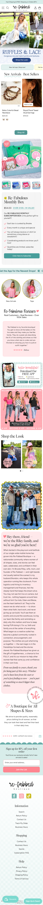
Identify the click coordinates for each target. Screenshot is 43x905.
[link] (17, 736)
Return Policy (21, 816)
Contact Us (21, 819)
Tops (32, 301)
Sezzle (21, 849)
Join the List (21, 769)
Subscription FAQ (21, 853)
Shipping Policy (21, 875)
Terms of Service (21, 879)
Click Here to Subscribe (22, 256)
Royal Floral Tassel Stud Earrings (30, 111)
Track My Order (21, 823)
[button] (7, 8)
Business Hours (21, 827)
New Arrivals (11, 301)
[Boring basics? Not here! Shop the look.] (21, 38)
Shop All (20, 132)
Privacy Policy (21, 871)
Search (21, 812)
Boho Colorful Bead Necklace (10, 111)
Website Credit (23, 903)
